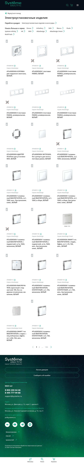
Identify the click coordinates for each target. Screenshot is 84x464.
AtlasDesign (14, 68)
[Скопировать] (15, 66)
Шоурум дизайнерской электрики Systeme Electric (24, 408)
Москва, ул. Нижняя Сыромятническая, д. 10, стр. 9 (24, 411)
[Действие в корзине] (71, 5)
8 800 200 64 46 (12, 390)
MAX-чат (8, 386)
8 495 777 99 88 (12, 392)
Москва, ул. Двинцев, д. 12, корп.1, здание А (21, 404)
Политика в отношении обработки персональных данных (23, 446)
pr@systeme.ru (10, 417)
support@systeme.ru (13, 396)
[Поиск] (67, 5)
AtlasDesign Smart (67, 236)
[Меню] (77, 5)
